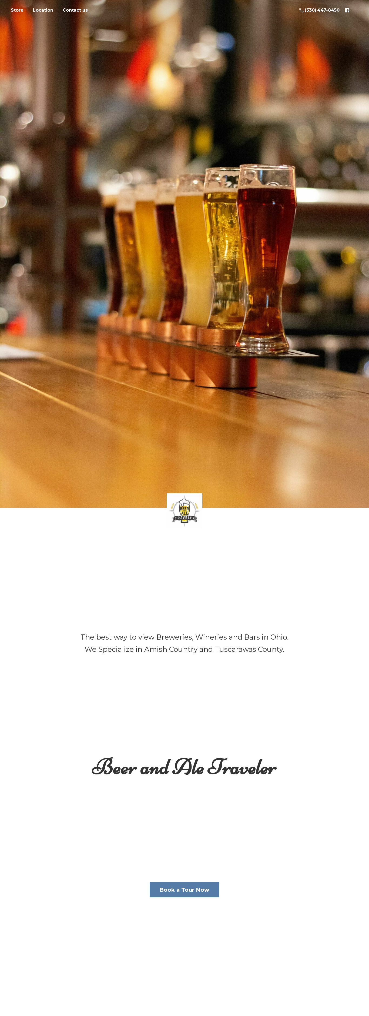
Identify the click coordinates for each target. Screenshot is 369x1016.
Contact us (75, 10)
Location (43, 10)
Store (17, 10)
